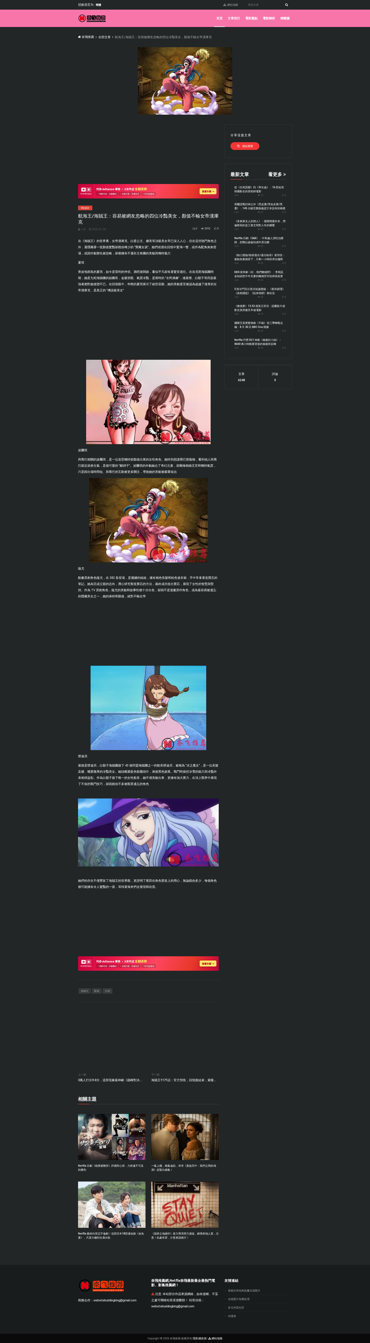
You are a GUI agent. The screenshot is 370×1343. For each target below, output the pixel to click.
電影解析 (269, 18)
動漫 (96, 991)
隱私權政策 (200, 1338)
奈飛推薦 (87, 37)
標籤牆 (285, 18)
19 (261, 314)
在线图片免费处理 (239, 1299)
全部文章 (104, 37)
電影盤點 (251, 18)
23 (261, 246)
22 (261, 263)
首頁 (219, 18)
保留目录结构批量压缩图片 (244, 1290)
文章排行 (234, 18)
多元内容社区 (236, 1307)
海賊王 (84, 991)
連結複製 (247, 146)
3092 (207, 228)
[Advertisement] (148, 151)
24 (261, 280)
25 (261, 229)
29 (261, 347)
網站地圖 (232, 4)
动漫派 (232, 1316)
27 (261, 212)
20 (261, 330)
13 (261, 195)
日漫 (107, 991)
